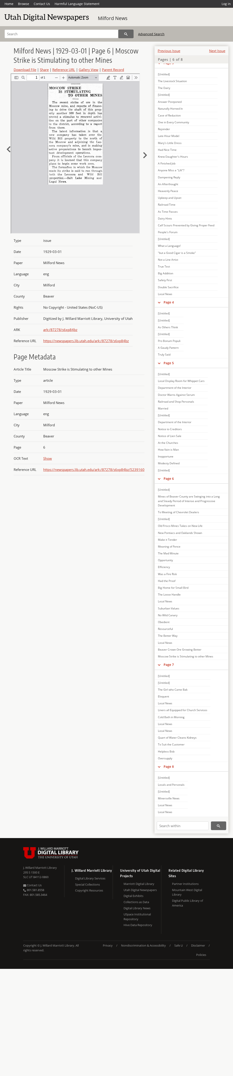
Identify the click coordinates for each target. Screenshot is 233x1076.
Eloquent (163, 696)
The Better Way (167, 636)
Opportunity (165, 560)
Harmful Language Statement (77, 4)
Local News (165, 294)
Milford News (112, 18)
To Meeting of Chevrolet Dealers (178, 512)
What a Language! (169, 246)
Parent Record (113, 69)
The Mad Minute (168, 553)
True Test (164, 266)
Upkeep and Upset (169, 198)
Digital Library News (137, 908)
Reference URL (63, 69)
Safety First (165, 280)
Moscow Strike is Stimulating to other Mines (185, 656)
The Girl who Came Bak (172, 690)
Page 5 (169, 363)
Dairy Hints (165, 218)
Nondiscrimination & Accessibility (143, 945)
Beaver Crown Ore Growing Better (179, 650)
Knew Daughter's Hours (173, 157)
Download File (25, 69)
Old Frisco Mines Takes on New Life (180, 526)
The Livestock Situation (172, 81)
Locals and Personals (171, 785)
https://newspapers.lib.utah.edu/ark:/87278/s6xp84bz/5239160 (93, 469)
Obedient (164, 622)
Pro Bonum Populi (169, 341)
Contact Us (42, 4)
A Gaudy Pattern (168, 348)
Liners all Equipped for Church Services (182, 710)
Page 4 (169, 302)
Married (163, 408)
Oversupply (165, 758)
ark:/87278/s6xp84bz (60, 329)
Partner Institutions (185, 884)
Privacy (108, 945)
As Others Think (168, 327)
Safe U (178, 945)
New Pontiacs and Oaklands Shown (180, 533)
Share (44, 69)
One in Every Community (173, 122)
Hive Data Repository (138, 925)
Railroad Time (166, 205)
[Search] (126, 34)
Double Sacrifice (168, 287)
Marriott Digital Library (139, 884)
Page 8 (169, 766)
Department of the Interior (174, 388)
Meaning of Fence (169, 546)
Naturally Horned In (170, 109)
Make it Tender (167, 540)
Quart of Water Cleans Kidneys (177, 738)
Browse (23, 4)
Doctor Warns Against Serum (176, 395)
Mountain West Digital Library (187, 892)
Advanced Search (151, 34)
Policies (201, 955)
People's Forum (167, 232)
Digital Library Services (90, 878)
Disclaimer (198, 945)
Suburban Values (168, 608)
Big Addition (165, 273)
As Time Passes (168, 212)
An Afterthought (168, 184)
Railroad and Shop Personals (176, 402)
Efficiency (164, 567)
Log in (226, 4)
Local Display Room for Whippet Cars (181, 381)
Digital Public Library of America (187, 903)
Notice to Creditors (170, 429)
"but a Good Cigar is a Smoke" (177, 253)
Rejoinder (164, 129)
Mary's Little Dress (170, 143)
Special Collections (87, 884)
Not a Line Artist (168, 260)
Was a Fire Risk (167, 574)
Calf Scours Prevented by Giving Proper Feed (186, 225)
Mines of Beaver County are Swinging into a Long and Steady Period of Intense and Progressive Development (189, 501)
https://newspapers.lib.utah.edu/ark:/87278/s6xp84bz (86, 340)
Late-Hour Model (168, 136)
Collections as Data (136, 902)
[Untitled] (164, 74)
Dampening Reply (169, 177)
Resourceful (165, 629)
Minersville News (169, 798)
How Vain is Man (168, 450)
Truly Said (164, 354)
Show (47, 458)
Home (9, 4)
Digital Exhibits (133, 896)
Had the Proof (166, 581)
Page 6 (169, 478)
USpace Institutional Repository (137, 916)
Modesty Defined (169, 463)
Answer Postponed (170, 102)
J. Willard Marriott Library (40, 868)
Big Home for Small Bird (173, 588)
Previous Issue (169, 50)
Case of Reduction (169, 115)
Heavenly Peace (168, 191)
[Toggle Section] (159, 302)
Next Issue (217, 50)
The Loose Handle (169, 594)
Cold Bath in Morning (171, 717)
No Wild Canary (167, 615)
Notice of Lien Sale (169, 436)
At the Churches (168, 443)
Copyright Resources (89, 890)
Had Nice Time (167, 150)
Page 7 (169, 664)
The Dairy (164, 88)
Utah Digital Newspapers (140, 890)
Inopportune (165, 456)
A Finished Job (166, 163)
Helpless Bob (166, 751)
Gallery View (88, 69)
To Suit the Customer (171, 744)
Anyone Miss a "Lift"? (171, 170)
